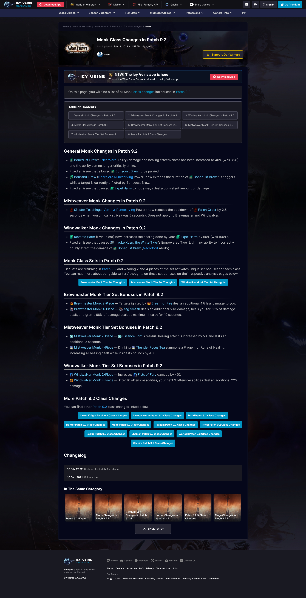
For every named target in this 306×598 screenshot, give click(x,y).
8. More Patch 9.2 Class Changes (147, 134)
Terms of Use (163, 568)
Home (66, 26)
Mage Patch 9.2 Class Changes (130, 424)
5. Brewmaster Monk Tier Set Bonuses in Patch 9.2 (154, 124)
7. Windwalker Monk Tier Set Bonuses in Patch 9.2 (97, 134)
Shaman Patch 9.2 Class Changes (152, 433)
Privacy (150, 568)
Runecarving (123, 177)
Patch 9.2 (117, 26)
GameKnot (214, 578)
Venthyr (109, 210)
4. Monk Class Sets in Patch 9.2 (89, 124)
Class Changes (134, 26)
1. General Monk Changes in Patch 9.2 (93, 115)
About (110, 568)
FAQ (141, 568)
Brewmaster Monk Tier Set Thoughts (103, 282)
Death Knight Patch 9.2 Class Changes (103, 415)
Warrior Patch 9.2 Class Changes (153, 443)
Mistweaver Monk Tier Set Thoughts (153, 282)
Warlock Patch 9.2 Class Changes (199, 433)
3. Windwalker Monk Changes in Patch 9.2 (209, 115)
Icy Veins (68, 569)
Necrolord (109, 160)
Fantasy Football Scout (194, 578)
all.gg (109, 578)
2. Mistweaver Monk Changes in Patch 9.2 (152, 115)
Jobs (175, 568)
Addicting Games (154, 578)
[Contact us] (246, 4)
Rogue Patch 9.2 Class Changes (106, 433)
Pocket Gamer (173, 578)
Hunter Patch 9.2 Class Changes (85, 424)
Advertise (131, 568)
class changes (143, 92)
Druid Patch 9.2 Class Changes (207, 415)
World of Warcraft (81, 26)
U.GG (117, 578)
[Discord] (255, 4)
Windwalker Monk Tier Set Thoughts (203, 282)
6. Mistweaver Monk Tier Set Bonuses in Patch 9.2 (211, 124)
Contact (120, 568)
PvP (244, 13)
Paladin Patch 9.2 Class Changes (176, 424)
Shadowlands (102, 26)
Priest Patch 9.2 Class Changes (221, 424)
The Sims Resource (133, 578)
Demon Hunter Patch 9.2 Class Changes (157, 415)
